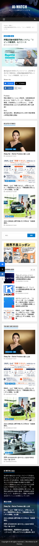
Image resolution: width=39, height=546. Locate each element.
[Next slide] (34, 270)
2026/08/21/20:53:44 (22, 317)
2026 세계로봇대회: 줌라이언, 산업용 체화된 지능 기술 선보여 (19, 443)
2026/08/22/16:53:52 (10, 461)
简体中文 (11, 216)
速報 (12, 36)
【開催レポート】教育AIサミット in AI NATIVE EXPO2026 (9, 314)
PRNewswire (9, 149)
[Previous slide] (31, 270)
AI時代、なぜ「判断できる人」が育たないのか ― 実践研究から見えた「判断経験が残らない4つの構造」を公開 (19, 171)
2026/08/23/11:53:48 (10, 191)
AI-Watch (19, 6)
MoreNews (29, 542)
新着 (5, 36)
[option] (19, 279)
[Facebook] (2, 264)
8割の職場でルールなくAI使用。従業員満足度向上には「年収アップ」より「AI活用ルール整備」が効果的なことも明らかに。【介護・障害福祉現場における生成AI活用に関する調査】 (19, 101)
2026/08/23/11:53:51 (10, 156)
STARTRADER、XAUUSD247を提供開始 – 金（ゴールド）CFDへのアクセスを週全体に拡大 (19, 531)
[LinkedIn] (2, 274)
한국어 (10, 452)
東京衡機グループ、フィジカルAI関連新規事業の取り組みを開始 (9, 278)
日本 (9, 36)
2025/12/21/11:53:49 (12, 45)
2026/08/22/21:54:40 (10, 225)
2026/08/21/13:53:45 (22, 281)
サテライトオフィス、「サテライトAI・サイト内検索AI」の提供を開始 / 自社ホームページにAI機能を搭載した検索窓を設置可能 (9, 290)
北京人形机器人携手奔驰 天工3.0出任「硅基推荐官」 (19, 206)
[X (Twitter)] (2, 269)
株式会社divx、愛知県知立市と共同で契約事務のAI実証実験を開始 (19, 112)
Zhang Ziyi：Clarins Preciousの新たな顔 (19, 139)
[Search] (34, 19)
